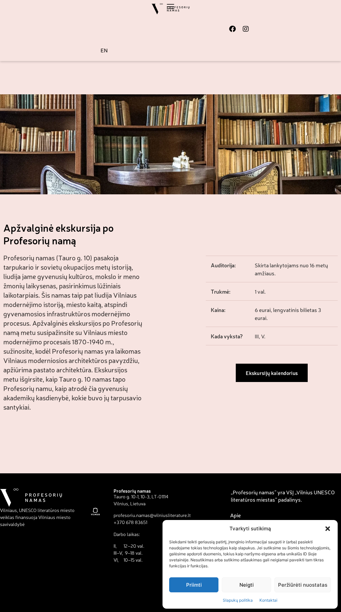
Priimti (194, 585)
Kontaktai (268, 600)
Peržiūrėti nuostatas (302, 585)
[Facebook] (232, 29)
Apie (235, 515)
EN (104, 50)
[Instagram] (245, 29)
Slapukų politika (238, 600)
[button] (327, 528)
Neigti (246, 585)
